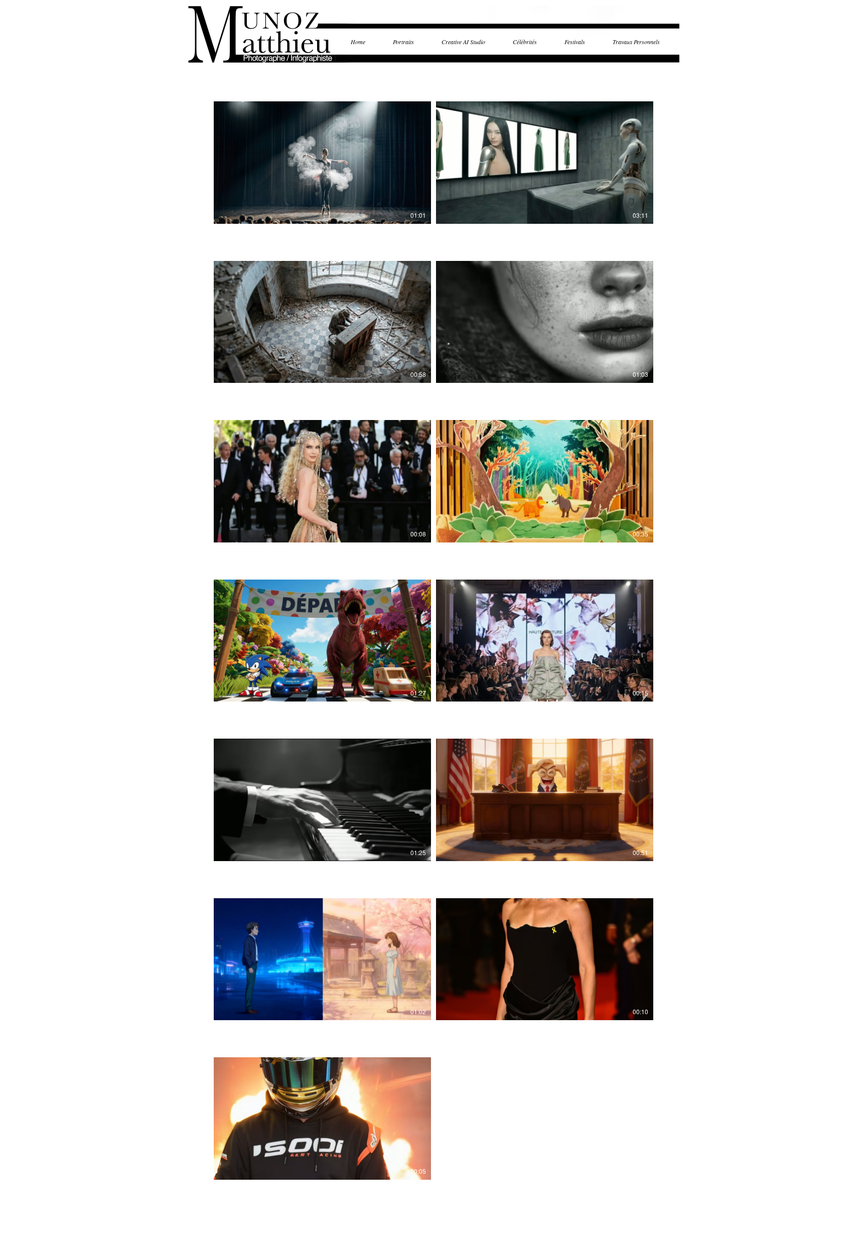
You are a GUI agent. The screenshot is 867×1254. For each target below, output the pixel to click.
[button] (408, 42)
